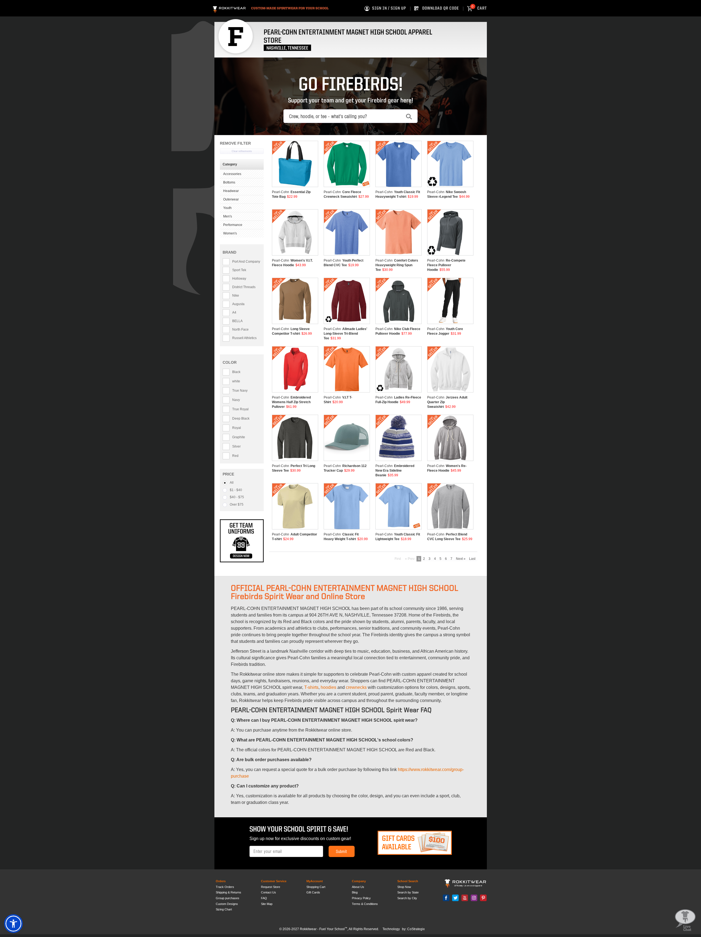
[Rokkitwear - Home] (229, 8)
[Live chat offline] (685, 920)
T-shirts (311, 687)
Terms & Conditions (365, 904)
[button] (13, 924)
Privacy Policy (361, 898)
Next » (461, 559)
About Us (358, 887)
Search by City (407, 898)
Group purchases (227, 898)
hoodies (328, 687)
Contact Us (268, 892)
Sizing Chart (224, 909)
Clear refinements (242, 151)
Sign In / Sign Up (389, 8)
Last (472, 559)
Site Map (266, 904)
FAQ (264, 898)
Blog (355, 892)
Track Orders (225, 887)
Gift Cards (313, 892)
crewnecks (356, 687)
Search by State (408, 892)
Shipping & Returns (228, 892)
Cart (479, 8)
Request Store (270, 887)
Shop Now (404, 887)
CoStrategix (416, 929)
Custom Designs (227, 904)
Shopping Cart (315, 887)
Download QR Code (440, 8)
